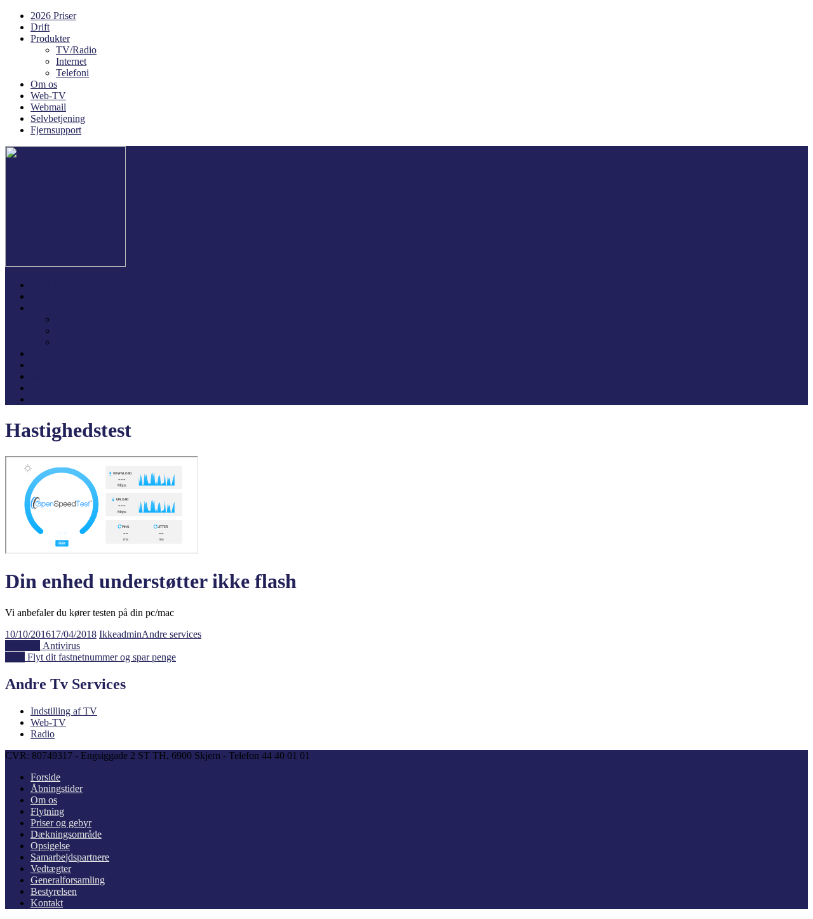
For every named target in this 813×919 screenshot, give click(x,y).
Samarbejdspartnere (69, 857)
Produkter (50, 38)
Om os (43, 84)
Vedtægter (50, 868)
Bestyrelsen (53, 891)
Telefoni (72, 72)
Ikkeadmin (120, 634)
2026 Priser (53, 15)
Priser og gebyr (60, 822)
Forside (45, 777)
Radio (42, 733)
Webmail (48, 107)
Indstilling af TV (63, 711)
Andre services (171, 634)
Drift (40, 27)
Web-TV (48, 95)
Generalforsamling (67, 880)
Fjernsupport (55, 129)
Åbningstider (56, 788)
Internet (71, 61)
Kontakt (46, 902)
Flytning (47, 811)
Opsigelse (50, 845)
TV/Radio (76, 49)
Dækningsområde (66, 834)
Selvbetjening (57, 118)
